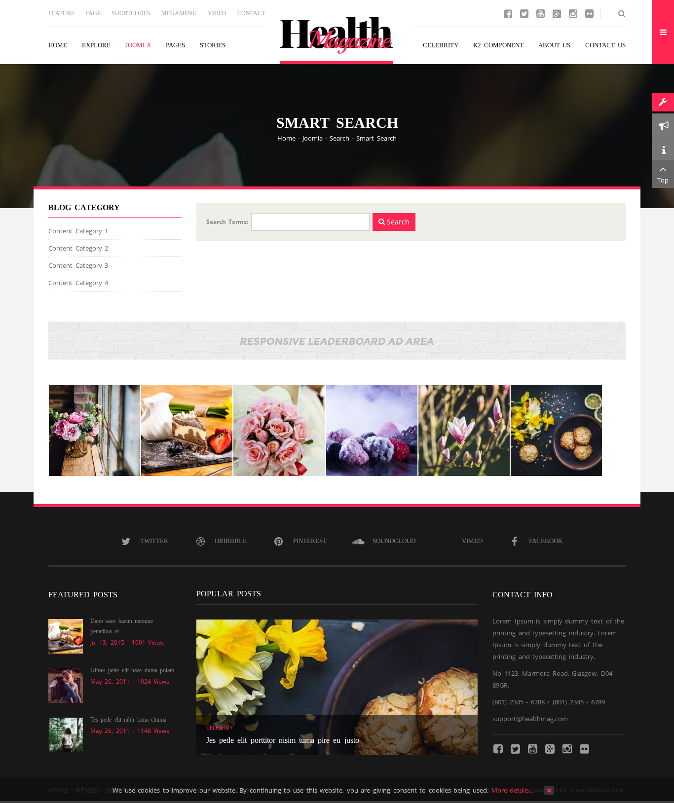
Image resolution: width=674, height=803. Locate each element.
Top (663, 180)
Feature (61, 13)
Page (93, 13)
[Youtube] (540, 12)
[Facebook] (508, 12)
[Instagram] (573, 12)
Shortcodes (131, 13)
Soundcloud (394, 541)
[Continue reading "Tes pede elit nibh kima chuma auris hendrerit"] (65, 734)
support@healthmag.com (530, 718)
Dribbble (231, 541)
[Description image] (94, 430)
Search (339, 138)
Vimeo (472, 541)
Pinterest (310, 541)
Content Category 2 (78, 248)
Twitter (154, 541)
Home (286, 138)
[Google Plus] (557, 12)
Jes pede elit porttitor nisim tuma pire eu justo (282, 740)
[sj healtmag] (337, 40)
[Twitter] (524, 12)
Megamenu (179, 13)
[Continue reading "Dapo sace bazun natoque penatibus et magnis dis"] (65, 635)
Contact (251, 13)
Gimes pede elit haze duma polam (132, 670)
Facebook (545, 541)
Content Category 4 (78, 282)
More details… (512, 790)
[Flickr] (589, 12)
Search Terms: (227, 222)
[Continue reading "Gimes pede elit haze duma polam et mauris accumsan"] (65, 685)
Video (217, 13)
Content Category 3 (78, 265)
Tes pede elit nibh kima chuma (128, 719)
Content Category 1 (78, 230)
